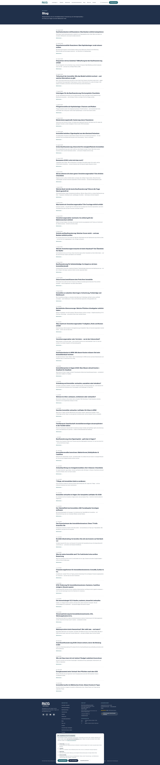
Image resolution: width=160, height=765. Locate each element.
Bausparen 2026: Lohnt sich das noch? (69, 160)
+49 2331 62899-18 (85, 713)
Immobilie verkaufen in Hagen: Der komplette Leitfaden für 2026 (79, 495)
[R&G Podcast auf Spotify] (53, 714)
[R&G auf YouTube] (50, 714)
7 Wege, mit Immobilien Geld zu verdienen (70, 481)
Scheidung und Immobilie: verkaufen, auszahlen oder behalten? (78, 383)
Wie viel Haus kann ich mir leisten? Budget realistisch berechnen (79, 658)
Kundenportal (105, 2)
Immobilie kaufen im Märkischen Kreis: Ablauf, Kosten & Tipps (78, 685)
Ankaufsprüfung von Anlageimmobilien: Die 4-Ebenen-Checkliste (79, 468)
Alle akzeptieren (62, 760)
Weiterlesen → (59, 38)
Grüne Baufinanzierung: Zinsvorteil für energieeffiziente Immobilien (80, 147)
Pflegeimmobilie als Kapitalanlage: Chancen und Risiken (76, 107)
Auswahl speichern (84, 760)
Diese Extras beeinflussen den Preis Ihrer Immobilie (74, 279)
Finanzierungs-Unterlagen (67, 727)
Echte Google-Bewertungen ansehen (109, 714)
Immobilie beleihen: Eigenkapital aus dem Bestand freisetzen (77, 133)
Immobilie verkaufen (66, 705)
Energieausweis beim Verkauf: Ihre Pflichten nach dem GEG (77, 671)
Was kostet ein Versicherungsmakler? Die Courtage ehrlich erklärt (79, 204)
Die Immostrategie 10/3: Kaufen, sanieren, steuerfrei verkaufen (78, 600)
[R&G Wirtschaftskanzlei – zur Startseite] (45, 2)
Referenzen (67, 2)
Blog (84, 2)
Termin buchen (113, 2)
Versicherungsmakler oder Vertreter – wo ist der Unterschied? (78, 339)
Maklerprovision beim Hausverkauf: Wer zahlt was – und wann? (78, 629)
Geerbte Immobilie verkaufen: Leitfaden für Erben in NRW (76, 410)
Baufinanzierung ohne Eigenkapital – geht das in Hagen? (76, 439)
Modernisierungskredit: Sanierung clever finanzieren (74, 120)
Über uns (89, 2)
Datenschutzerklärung (71, 740)
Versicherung (64, 712)
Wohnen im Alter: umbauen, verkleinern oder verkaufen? (76, 397)
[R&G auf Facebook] (43, 714)
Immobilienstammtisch (77, 2)
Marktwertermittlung (65, 707)
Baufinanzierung (65, 709)
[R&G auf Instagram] (47, 714)
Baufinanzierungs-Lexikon (67, 730)
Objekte (61, 2)
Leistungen (54, 2)
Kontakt (94, 2)
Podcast (63, 732)
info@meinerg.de (84, 715)
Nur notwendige (73, 760)
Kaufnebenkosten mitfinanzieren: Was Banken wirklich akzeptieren (80, 32)
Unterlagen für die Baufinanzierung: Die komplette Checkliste (78, 93)
